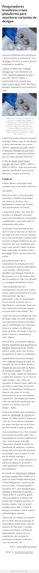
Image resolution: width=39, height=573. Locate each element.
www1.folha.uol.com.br (9, 25)
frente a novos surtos (11, 84)
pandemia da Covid (19, 147)
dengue (8, 61)
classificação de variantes (21, 415)
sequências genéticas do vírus (20, 75)
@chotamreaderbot (24, 552)
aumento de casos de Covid (19, 361)
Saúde (9, 253)
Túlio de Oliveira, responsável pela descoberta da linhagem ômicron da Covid (19, 344)
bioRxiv (15, 462)
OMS (27, 441)
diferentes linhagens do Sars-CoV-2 (19, 150)
